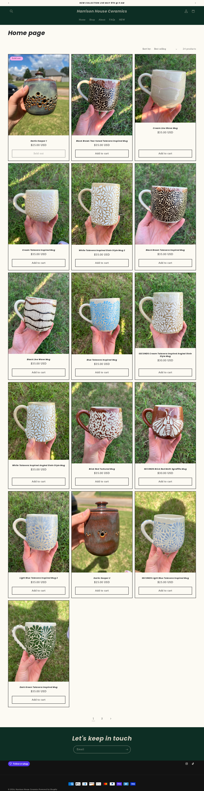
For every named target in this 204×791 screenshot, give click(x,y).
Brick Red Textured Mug (102, 469)
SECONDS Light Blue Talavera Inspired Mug (165, 578)
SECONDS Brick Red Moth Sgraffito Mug (165, 469)
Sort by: (147, 49)
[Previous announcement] (9, 3)
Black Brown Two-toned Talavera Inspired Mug (102, 141)
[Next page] (110, 718)
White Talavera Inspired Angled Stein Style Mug (38, 465)
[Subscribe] (126, 749)
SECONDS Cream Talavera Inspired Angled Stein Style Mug (165, 354)
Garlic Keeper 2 (102, 578)
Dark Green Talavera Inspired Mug (38, 687)
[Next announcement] (195, 3)
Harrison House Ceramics (27, 789)
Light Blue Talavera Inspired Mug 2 (39, 578)
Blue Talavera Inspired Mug (102, 360)
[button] (11, 11)
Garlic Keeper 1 (38, 141)
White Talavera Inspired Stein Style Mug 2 (102, 250)
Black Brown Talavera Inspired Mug (165, 250)
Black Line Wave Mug (38, 359)
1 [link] (93, 718)
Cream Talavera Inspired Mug (38, 250)
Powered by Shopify (48, 789)
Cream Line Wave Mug (165, 128)
